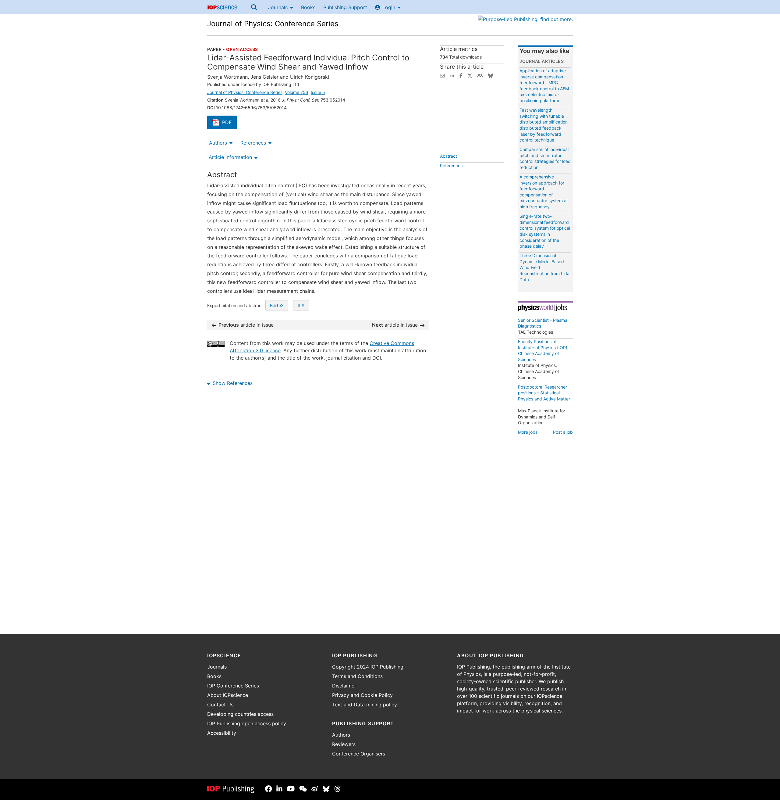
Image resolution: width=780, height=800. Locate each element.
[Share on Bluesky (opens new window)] (490, 75)
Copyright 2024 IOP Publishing (367, 667)
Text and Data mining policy (364, 704)
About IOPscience (227, 695)
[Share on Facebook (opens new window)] (461, 75)
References (253, 143)
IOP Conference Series (233, 686)
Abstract (448, 156)
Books (308, 7)
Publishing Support (345, 7)
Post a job (563, 432)
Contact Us (220, 704)
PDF (229, 123)
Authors (218, 143)
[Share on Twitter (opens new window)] (469, 75)
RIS (301, 305)
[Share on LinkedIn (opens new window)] (452, 75)
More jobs (527, 432)
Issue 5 (318, 92)
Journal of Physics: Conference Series (273, 23)
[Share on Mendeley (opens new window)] (480, 75)
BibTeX (277, 305)
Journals (278, 7)
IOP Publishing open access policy (246, 723)
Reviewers (344, 744)
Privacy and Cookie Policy (362, 695)
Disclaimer (344, 686)
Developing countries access (240, 714)
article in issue (246, 325)
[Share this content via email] (442, 75)
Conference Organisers (358, 754)
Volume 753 (296, 92)
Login (388, 7)
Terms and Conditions (357, 676)
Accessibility (221, 733)
